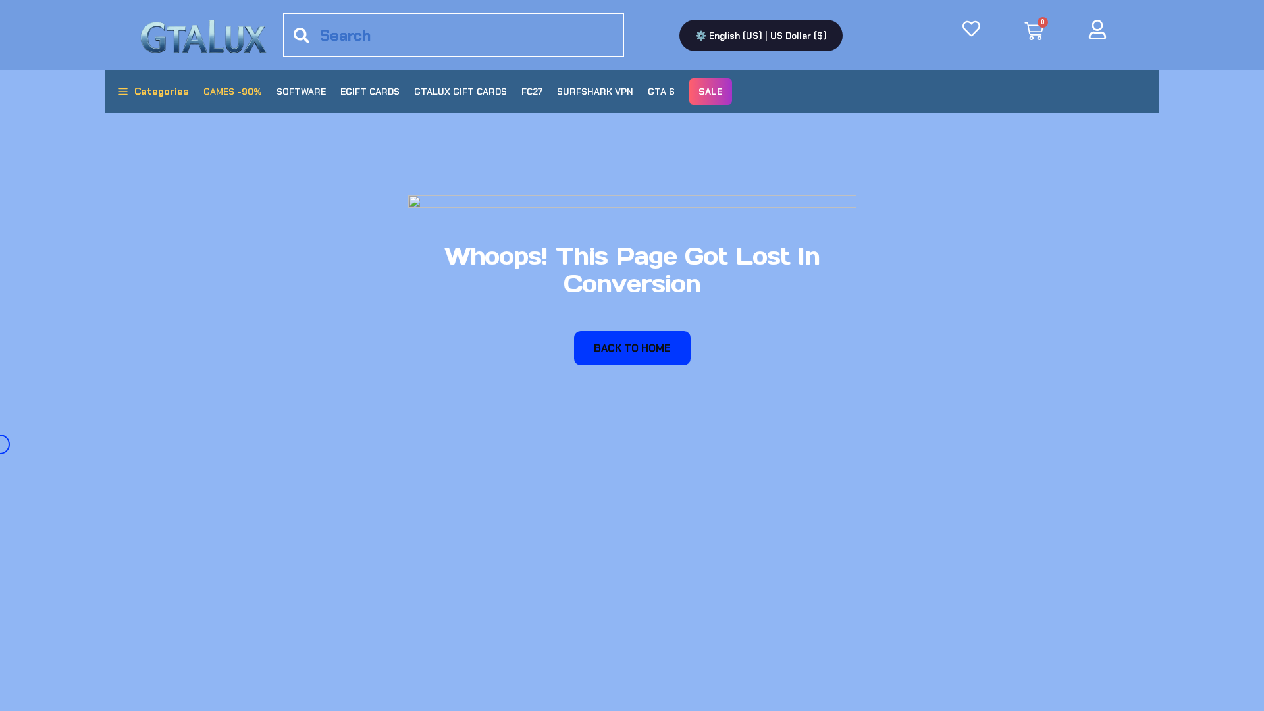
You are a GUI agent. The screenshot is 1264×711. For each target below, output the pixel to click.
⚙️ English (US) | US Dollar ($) (761, 35)
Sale (710, 91)
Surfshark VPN (595, 91)
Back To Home (632, 348)
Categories (161, 91)
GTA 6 (661, 91)
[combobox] (453, 35)
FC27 (531, 91)
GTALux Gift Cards (460, 91)
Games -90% (232, 91)
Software (301, 91)
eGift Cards (370, 91)
